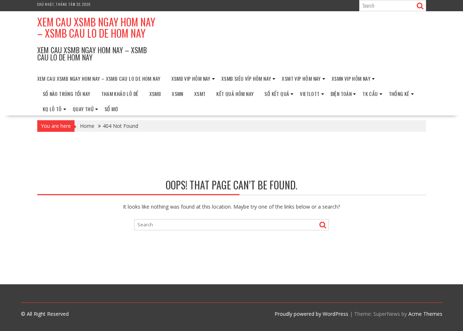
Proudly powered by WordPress (311, 313)
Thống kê (399, 93)
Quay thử (83, 109)
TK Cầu (370, 93)
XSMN (177, 93)
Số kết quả (276, 93)
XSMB (155, 93)
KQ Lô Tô (52, 109)
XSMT (200, 93)
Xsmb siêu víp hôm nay (246, 78)
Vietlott (309, 93)
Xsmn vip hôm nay (351, 78)
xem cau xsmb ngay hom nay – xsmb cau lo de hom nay (96, 27)
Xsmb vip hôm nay (191, 78)
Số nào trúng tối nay (66, 93)
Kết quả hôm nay (235, 93)
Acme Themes (425, 313)
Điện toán (341, 93)
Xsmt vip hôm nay (301, 78)
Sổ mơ (111, 109)
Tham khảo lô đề (120, 93)
